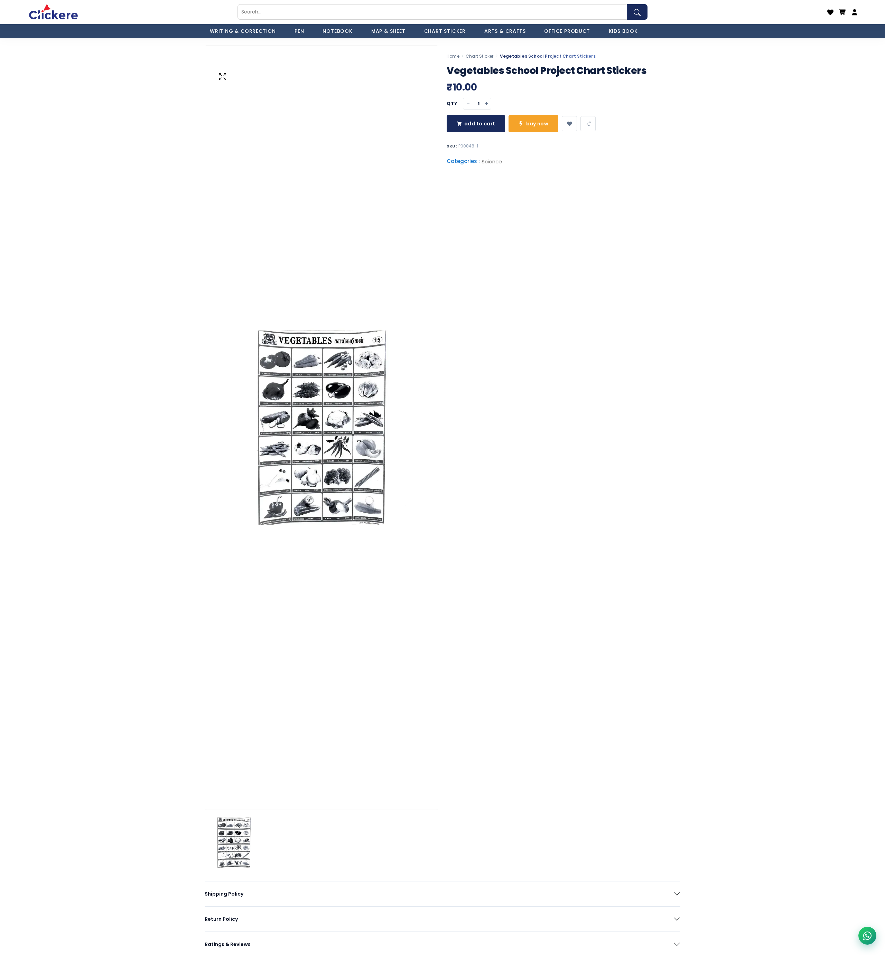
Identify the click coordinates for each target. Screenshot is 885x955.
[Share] (588, 123)
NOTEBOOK (337, 31)
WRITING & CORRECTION (243, 31)
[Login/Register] (854, 12)
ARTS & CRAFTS (504, 31)
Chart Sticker (480, 56)
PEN (299, 31)
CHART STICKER (445, 31)
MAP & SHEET (388, 31)
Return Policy (221, 919)
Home (453, 56)
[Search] (637, 12)
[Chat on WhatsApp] (867, 936)
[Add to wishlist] (569, 123)
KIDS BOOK (623, 31)
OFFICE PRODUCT (567, 31)
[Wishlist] (830, 12)
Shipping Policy (224, 893)
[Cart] (842, 12)
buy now (537, 123)
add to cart (479, 123)
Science (492, 161)
